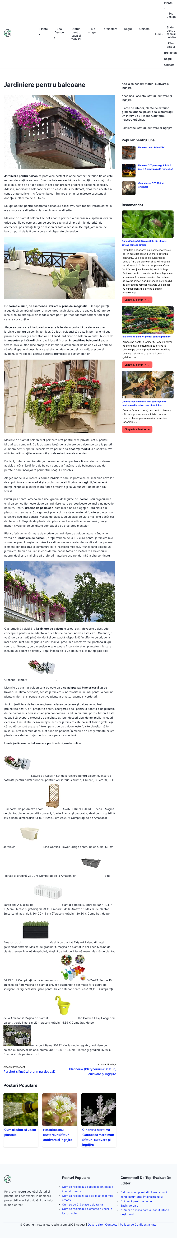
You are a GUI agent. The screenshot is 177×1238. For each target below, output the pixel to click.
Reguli (128, 29)
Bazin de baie (129, 1205)
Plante (43, 29)
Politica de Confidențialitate (138, 1224)
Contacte (111, 1224)
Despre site (95, 1224)
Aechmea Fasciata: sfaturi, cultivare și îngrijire (147, 97)
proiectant (110, 29)
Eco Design (59, 30)
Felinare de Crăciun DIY (151, 147)
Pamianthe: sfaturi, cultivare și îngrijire (147, 128)
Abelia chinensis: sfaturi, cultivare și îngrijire (145, 85)
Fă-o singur (92, 30)
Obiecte (144, 29)
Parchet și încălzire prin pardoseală (29, 1071)
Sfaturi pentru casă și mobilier (76, 34)
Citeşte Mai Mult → (135, 299)
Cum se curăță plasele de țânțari (83, 1204)
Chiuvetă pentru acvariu (136, 1201)
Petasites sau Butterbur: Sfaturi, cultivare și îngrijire (57, 1135)
